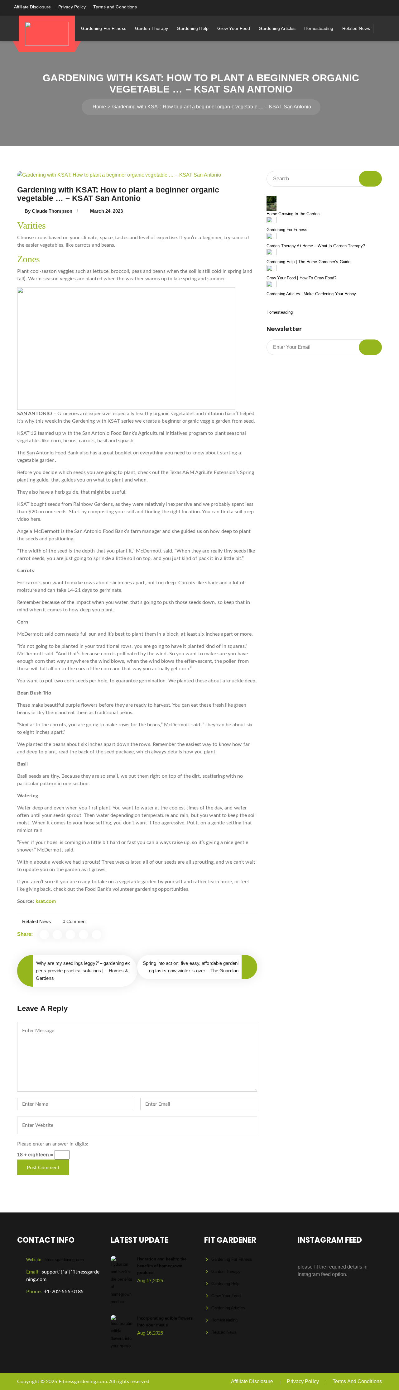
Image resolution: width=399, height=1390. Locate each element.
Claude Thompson (52, 211)
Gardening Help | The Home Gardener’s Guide (308, 261)
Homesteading (318, 28)
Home (99, 106)
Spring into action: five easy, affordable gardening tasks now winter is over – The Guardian (190, 967)
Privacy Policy (72, 6)
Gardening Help (192, 28)
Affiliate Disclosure (32, 6)
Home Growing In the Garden (293, 213)
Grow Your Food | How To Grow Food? (301, 278)
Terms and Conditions (115, 6)
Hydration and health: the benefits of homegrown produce (162, 1266)
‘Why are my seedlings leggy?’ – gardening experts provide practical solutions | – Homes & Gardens (83, 971)
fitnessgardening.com (55, 1259)
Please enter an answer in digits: (52, 1143)
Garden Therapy (151, 28)
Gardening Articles (277, 28)
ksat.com (46, 901)
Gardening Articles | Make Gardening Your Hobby (311, 294)
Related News (356, 28)
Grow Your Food (233, 28)
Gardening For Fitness (103, 28)
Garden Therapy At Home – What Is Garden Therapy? (316, 246)
